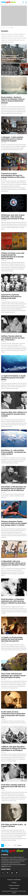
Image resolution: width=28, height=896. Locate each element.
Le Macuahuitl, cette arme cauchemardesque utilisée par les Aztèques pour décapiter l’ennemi (13, 563)
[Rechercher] (23, 2)
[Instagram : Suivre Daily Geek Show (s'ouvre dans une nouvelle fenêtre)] (7, 872)
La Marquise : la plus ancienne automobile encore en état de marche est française (12, 139)
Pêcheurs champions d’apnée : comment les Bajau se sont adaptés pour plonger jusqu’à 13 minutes (14, 523)
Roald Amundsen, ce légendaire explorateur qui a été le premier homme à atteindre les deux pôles (13, 601)
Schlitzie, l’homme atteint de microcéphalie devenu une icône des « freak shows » (13, 338)
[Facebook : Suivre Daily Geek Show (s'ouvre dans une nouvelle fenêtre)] (3, 872)
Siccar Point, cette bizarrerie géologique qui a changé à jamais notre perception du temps (13, 675)
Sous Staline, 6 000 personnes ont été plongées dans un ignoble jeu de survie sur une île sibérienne (13, 488)
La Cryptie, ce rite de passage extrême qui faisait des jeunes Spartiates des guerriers (12, 639)
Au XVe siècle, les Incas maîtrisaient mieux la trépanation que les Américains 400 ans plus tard (13, 714)
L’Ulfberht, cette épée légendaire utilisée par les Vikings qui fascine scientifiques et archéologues (13, 748)
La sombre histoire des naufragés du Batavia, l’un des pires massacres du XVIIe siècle (13, 57)
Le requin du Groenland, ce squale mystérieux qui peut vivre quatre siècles (13, 377)
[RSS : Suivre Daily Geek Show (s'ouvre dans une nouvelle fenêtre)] (12, 872)
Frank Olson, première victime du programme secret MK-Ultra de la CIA (13, 786)
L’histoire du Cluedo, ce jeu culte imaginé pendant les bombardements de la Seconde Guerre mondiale (12, 256)
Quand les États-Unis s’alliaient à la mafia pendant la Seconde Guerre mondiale (14, 414)
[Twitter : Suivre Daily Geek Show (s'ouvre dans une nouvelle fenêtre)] (17, 872)
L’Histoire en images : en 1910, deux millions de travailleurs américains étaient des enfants (9, 73)
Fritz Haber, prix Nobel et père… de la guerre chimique (13, 825)
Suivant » (19, 845)
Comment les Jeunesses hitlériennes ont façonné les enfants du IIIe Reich (11, 296)
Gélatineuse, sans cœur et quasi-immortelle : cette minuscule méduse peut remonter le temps (13, 217)
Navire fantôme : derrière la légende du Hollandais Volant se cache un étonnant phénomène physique (13, 100)
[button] (26, 2)
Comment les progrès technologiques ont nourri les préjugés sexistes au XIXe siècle (13, 175)
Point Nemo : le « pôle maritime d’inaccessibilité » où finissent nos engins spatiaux (13, 452)
